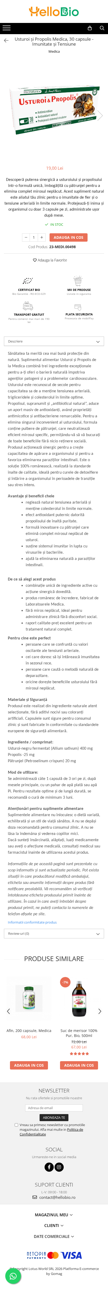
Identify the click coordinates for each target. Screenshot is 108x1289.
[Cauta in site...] (102, 28)
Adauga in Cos (68, 237)
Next (100, 115)
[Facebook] (49, 1167)
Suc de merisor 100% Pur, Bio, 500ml (79, 1033)
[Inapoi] (4, 40)
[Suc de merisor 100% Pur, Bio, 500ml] (79, 998)
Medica (54, 51)
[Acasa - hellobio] (54, 11)
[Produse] (7, 29)
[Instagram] (59, 1167)
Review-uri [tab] (18, 933)
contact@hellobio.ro (56, 1197)
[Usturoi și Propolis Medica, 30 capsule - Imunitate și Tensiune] (54, 110)
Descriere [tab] (15, 341)
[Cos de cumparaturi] (89, 28)
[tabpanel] (54, 110)
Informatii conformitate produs (32, 922)
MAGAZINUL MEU (52, 1214)
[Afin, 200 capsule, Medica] (29, 998)
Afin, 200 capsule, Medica (29, 1030)
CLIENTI (52, 1225)
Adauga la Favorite (52, 260)
